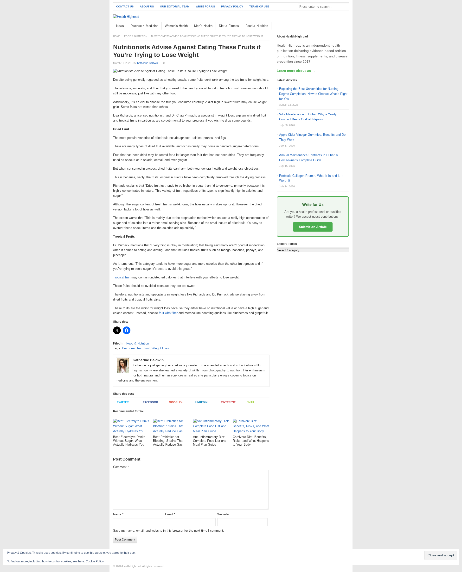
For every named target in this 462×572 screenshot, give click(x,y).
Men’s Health (203, 26)
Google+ (175, 402)
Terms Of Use (259, 6)
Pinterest (228, 402)
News (120, 26)
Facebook (150, 402)
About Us (147, 6)
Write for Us (205, 6)
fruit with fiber (168, 313)
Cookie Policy (95, 561)
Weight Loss (160, 348)
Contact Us (125, 6)
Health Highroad (131, 566)
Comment (121, 467)
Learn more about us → (296, 71)
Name (118, 514)
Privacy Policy (232, 6)
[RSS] (346, 26)
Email (251, 402)
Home (116, 36)
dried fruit (135, 348)
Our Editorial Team (174, 6)
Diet (125, 348)
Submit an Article (313, 227)
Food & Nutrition (256, 26)
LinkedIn (201, 402)
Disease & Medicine (144, 26)
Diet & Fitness (229, 26)
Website (223, 514)
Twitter (123, 402)
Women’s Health (176, 26)
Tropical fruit (121, 277)
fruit (147, 348)
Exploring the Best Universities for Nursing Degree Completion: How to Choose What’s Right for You (313, 94)
